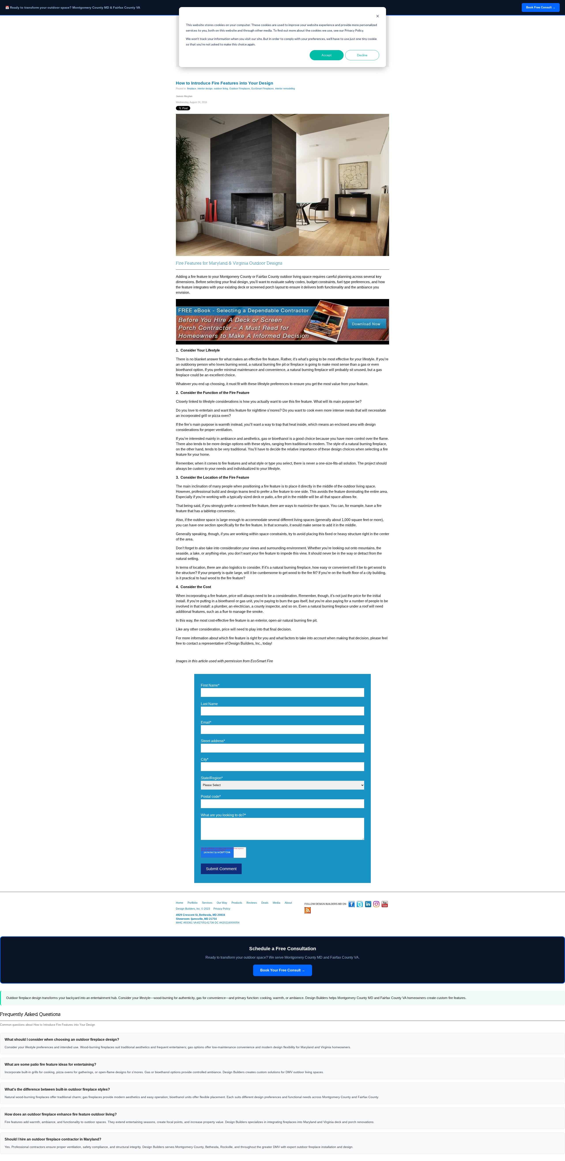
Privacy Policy (221, 908)
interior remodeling (285, 88)
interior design (205, 88)
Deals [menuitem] (264, 902)
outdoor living (221, 88)
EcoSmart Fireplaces (262, 88)
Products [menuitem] (237, 902)
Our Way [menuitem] (222, 902)
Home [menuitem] (179, 902)
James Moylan (184, 96)
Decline (362, 55)
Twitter (360, 904)
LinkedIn (368, 904)
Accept (327, 55)
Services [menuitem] (207, 902)
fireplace (191, 88)
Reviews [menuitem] (252, 902)
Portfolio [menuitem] (193, 902)
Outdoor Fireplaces (239, 88)
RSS (308, 910)
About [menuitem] (288, 902)
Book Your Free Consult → (282, 970)
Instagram (376, 904)
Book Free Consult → (540, 7)
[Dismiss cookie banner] (377, 16)
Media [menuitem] (276, 902)
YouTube (385, 904)
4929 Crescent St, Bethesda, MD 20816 (200, 914)
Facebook (351, 904)
